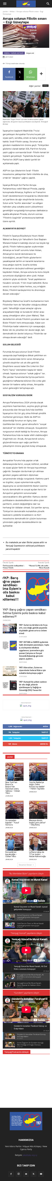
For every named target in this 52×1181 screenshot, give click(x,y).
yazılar (5, 11)
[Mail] (26, 1174)
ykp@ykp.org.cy (30, 1155)
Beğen (45, 726)
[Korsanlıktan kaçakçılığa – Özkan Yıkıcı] (14, 841)
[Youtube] (41, 1174)
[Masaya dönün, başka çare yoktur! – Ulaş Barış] (38, 810)
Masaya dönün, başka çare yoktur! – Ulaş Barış (37, 822)
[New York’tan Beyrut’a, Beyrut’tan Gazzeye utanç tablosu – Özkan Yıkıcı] (14, 772)
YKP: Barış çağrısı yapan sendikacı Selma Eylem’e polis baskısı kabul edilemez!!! (24, 613)
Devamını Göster (25, 865)
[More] (41, 74)
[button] (48, 4)
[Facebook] (11, 1174)
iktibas (12, 11)
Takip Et (44, 732)
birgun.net (30, 53)
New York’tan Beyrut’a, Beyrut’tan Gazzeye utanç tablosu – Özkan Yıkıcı (12, 787)
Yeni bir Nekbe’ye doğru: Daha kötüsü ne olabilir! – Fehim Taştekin (37, 785)
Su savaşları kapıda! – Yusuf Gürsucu (12, 822)
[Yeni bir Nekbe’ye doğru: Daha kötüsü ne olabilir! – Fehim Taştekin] (38, 772)
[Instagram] (18, 1174)
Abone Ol (44, 744)
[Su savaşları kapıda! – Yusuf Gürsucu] (14, 810)
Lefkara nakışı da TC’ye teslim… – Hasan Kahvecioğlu (37, 854)
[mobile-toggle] (4, 4)
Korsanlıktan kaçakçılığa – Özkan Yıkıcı (11, 854)
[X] (33, 1174)
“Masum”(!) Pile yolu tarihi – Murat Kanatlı (39, 567)
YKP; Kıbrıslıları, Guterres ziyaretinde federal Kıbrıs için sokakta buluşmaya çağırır (32, 670)
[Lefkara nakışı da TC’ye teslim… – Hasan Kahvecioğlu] (38, 841)
